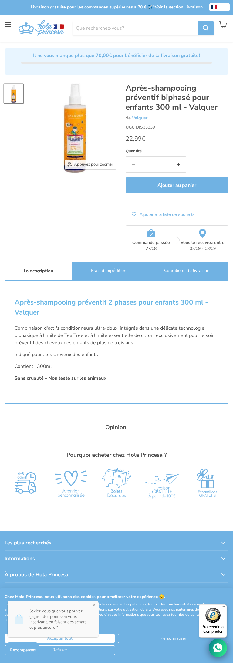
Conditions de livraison (187, 271)
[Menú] (223, 608)
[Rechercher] (206, 28)
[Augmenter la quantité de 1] (178, 164)
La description (38, 271)
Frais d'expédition (109, 271)
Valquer (139, 118)
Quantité (134, 151)
